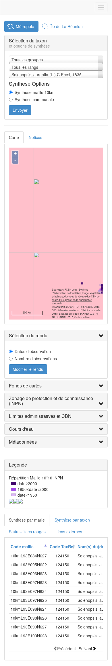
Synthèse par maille (27, 520)
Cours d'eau (21, 429)
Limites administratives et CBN (40, 416)
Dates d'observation (33, 351)
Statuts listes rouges (27, 531)
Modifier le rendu (28, 369)
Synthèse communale (34, 99)
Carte (14, 137)
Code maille (22, 546)
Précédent (66, 648)
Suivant (85, 648)
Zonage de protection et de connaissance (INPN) (51, 401)
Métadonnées (23, 441)
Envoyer (20, 110)
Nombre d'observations (36, 358)
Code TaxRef (62, 546)
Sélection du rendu (28, 335)
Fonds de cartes (25, 385)
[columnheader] (28, 546)
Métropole (25, 26)
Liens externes (68, 531)
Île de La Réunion (67, 26)
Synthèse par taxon (72, 520)
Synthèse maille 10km (35, 92)
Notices (35, 137)
